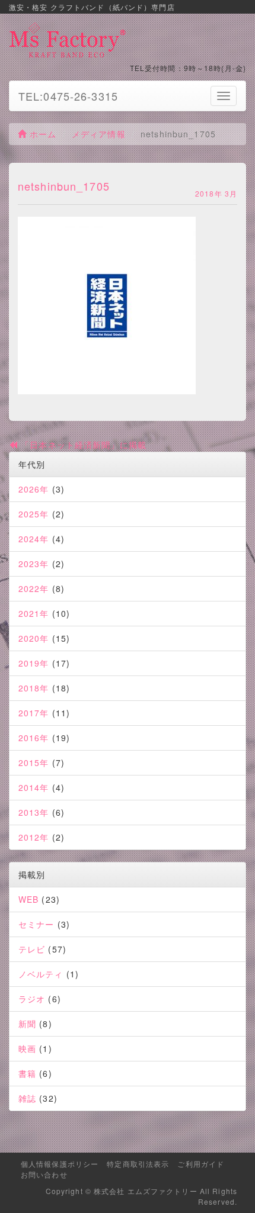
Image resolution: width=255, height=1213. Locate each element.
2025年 (33, 514)
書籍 (27, 1073)
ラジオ (31, 999)
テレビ (31, 949)
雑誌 (27, 1098)
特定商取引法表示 (138, 1164)
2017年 (33, 713)
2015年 (33, 762)
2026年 (33, 489)
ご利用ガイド (200, 1164)
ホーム (41, 134)
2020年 (33, 638)
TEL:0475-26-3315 (68, 96)
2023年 (33, 564)
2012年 (33, 837)
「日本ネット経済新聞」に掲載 (82, 445)
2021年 (33, 613)
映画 (27, 1048)
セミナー (36, 924)
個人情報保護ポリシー (59, 1164)
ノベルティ (40, 974)
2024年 (33, 539)
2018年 (33, 688)
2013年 (33, 812)
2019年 (33, 663)
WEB (28, 899)
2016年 (33, 738)
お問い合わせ (44, 1174)
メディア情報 (99, 134)
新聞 (27, 1023)
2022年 (33, 588)
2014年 (33, 787)
